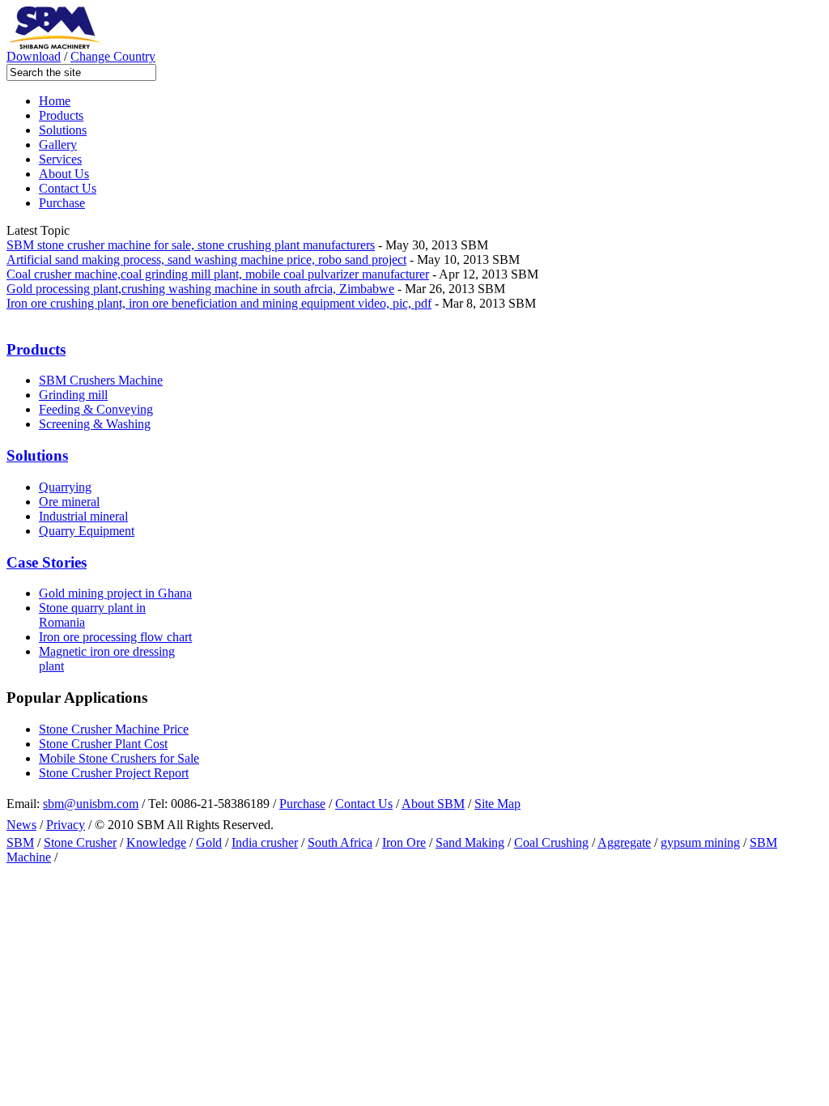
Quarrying (65, 487)
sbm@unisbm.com (90, 803)
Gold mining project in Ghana (115, 593)
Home (54, 101)
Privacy (65, 825)
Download (33, 56)
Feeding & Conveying (96, 409)
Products (61, 115)
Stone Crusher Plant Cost (103, 744)
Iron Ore (404, 842)
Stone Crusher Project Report (114, 773)
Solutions (63, 130)
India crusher (265, 842)
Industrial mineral (83, 516)
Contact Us (67, 188)
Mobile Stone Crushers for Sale (119, 758)
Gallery (58, 144)
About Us (64, 174)
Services (60, 159)
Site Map (497, 803)
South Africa (340, 842)
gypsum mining (700, 842)
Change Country (112, 56)
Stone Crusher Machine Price (114, 729)
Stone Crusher (80, 842)
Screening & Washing (95, 424)
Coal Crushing (551, 842)
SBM (20, 842)
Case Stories (46, 562)
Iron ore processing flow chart (115, 637)
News (21, 825)
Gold (209, 842)
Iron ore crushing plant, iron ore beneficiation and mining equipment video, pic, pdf (219, 303)
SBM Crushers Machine (101, 380)
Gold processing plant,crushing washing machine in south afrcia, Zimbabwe (200, 289)
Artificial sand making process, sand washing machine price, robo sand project (206, 259)
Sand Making (470, 842)
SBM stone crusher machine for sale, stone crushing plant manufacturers (190, 245)
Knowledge (156, 842)
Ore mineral (69, 501)
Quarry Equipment (86, 531)
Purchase (62, 203)
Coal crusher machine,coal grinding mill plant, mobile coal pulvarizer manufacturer (217, 274)
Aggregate (624, 842)
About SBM (433, 803)
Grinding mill (73, 395)
